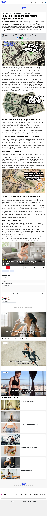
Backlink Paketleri (24, 494)
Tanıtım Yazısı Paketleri (34, 494)
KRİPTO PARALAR (4, 490)
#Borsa (11, 271)
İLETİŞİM (17, 494)
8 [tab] (34, 267)
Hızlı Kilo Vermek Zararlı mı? (10, 397)
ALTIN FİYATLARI (20, 490)
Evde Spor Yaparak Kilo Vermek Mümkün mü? (14, 338)
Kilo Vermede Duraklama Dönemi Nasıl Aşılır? (30, 424)
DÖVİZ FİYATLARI (12, 490)
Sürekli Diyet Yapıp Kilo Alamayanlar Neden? (30, 412)
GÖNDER (43, 293)
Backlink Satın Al (43, 494)
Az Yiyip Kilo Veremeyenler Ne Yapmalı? (29, 447)
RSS (12, 501)
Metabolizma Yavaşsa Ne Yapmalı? (28, 401)
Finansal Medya (5, 13)
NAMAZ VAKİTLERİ (41, 490)
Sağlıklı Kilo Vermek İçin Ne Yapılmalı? (28, 470)
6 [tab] (25, 267)
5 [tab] (21, 267)
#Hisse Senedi (5, 271)
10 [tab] (43, 267)
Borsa (10, 13)
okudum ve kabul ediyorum (13, 293)
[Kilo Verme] (23, 324)
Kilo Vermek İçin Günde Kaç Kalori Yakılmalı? (30, 435)
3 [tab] (12, 267)
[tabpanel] (23, 254)
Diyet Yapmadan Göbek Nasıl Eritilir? (12, 368)
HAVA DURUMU (33, 490)
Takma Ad (4, 277)
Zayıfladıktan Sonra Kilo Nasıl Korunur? (29, 458)
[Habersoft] (41, 504)
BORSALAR (27, 490)
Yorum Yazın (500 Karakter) (7, 283)
